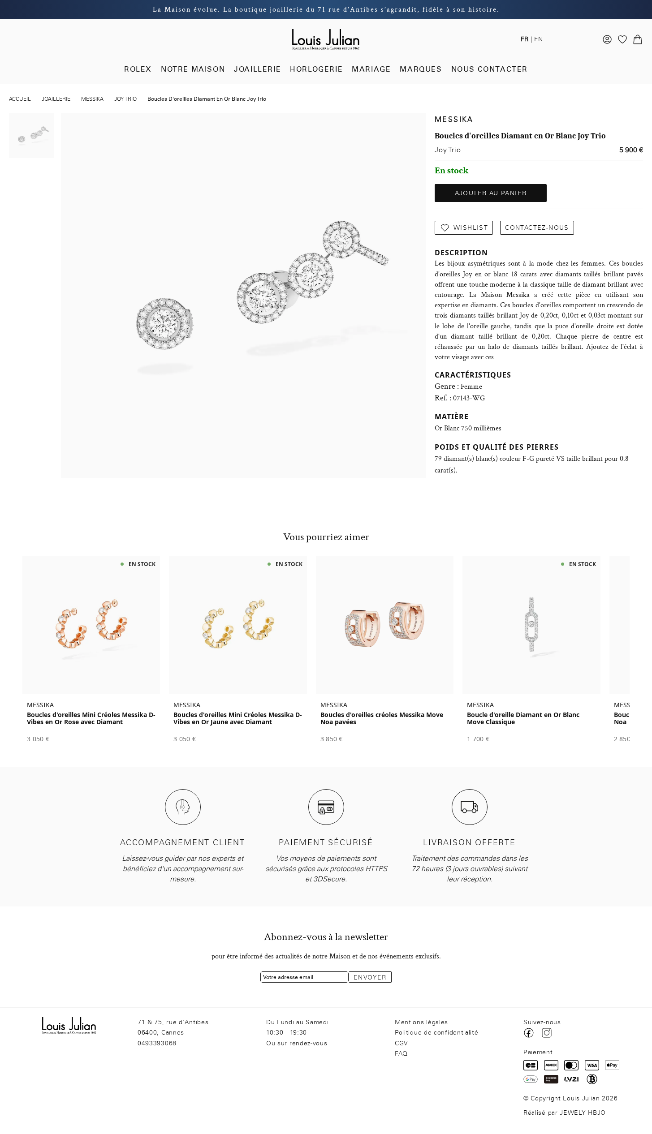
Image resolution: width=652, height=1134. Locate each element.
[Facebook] (528, 1032)
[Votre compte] (607, 39)
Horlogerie (316, 69)
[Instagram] (546, 1032)
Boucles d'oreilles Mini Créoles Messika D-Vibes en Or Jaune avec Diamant (237, 718)
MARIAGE (371, 69)
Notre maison (193, 69)
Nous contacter (489, 69)
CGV (401, 1043)
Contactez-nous (537, 228)
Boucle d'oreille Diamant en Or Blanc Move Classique (523, 718)
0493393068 (157, 1043)
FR (524, 39)
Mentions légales (421, 1022)
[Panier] (637, 39)
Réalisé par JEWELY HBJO (564, 1113)
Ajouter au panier (491, 193)
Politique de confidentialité (437, 1032)
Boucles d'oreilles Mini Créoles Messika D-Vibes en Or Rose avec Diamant (91, 718)
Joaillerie (257, 69)
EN (538, 39)
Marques (421, 69)
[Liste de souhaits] (622, 39)
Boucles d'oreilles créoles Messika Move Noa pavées (381, 718)
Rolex (138, 69)
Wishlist (470, 228)
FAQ (401, 1053)
